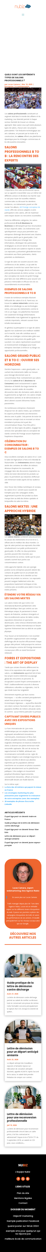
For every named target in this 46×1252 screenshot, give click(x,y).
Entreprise (9, 86)
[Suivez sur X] (23, 1179)
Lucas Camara (14, 84)
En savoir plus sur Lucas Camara (24, 897)
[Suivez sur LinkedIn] (28, 1179)
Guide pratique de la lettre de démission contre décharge (20, 986)
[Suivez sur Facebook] (18, 1179)
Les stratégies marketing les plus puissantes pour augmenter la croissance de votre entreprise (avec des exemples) (22, 796)
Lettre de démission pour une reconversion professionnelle (21, 1117)
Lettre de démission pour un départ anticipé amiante (22, 1052)
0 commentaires (22, 86)
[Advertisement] (23, 45)
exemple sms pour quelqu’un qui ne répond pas (23, 1232)
